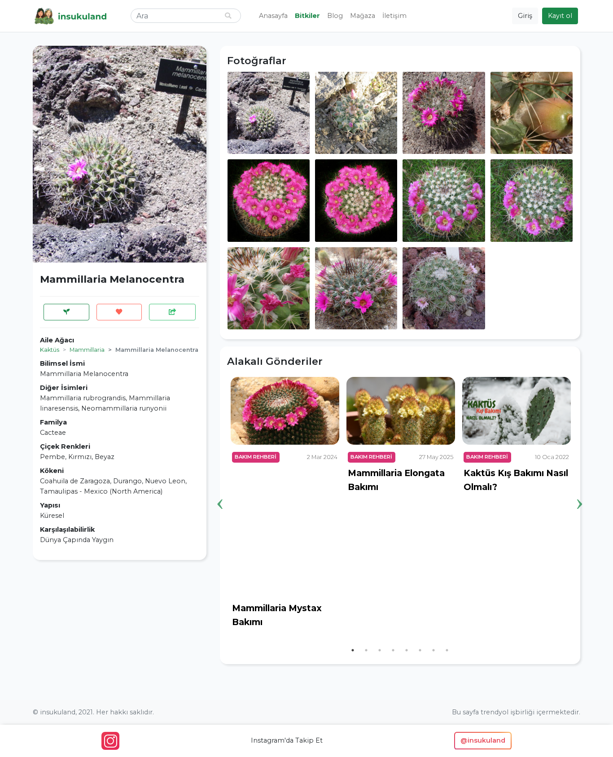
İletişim (394, 16)
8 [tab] (446, 650)
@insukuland (482, 740)
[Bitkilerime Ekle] (66, 312)
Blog (335, 16)
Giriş (525, 16)
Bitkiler (307, 16)
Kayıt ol (560, 16)
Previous (220, 490)
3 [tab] (379, 650)
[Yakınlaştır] (269, 112)
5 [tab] (406, 650)
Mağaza (362, 16)
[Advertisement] (119, 630)
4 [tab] (393, 650)
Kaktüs (49, 349)
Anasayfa (273, 16)
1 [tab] (352, 650)
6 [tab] (420, 650)
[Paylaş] (172, 312)
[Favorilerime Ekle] (119, 312)
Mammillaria (87, 349)
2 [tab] (366, 650)
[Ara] (228, 16)
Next (579, 490)
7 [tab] (433, 650)
